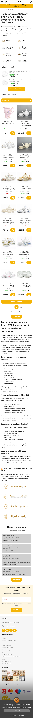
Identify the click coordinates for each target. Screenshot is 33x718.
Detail (12, 198)
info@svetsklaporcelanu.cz (12, 622)
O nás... (4, 638)
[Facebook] (3, 630)
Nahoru (17, 316)
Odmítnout (21, 715)
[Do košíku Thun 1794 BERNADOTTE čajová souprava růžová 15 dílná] (12, 294)
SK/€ (19, 2)
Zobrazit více (16, 579)
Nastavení (13, 715)
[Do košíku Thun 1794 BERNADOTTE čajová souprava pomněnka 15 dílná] (28, 262)
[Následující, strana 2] (16, 307)
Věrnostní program (7, 650)
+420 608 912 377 (10, 626)
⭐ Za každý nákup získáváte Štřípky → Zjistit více (16, 5)
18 (21, 307)
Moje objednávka (6, 664)
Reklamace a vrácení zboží (9, 643)
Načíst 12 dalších (16, 301)
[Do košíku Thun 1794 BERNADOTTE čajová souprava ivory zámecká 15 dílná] (28, 198)
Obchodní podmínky (7, 654)
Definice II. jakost (6, 661)
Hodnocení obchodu (16, 527)
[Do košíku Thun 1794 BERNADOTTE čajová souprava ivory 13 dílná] (28, 165)
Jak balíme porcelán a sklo (9, 640)
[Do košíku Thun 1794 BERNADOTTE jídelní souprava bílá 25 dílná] (28, 294)
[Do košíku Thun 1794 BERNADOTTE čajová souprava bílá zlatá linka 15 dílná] (12, 165)
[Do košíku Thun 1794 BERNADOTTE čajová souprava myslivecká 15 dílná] (12, 262)
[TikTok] (15, 630)
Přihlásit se (16, 610)
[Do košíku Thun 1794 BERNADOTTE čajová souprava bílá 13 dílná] (28, 133)
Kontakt (4, 659)
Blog (3, 652)
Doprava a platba (6, 645)
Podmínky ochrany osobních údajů (11, 657)
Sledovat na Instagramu (14, 684)
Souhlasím (17, 710)
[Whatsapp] (11, 630)
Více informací (27, 707)
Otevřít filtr (6, 100)
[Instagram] (7, 630)
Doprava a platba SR (7, 647)
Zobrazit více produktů (16, 89)
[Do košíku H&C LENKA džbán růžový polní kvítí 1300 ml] (12, 133)
